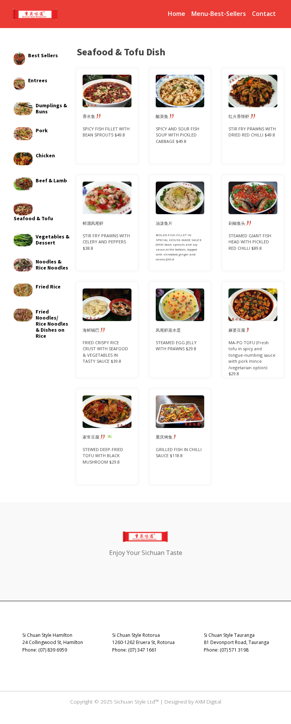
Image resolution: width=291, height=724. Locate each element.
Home (176, 13)
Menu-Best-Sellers (218, 13)
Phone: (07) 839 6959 (44, 650)
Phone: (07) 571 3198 (226, 650)
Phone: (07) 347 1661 (134, 650)
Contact (264, 13)
